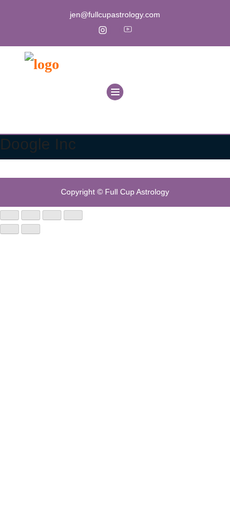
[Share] (51, 215)
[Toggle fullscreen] (30, 215)
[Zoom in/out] (9, 215)
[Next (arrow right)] (30, 229)
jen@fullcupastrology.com (115, 14)
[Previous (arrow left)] (9, 229)
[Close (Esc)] (73, 215)
